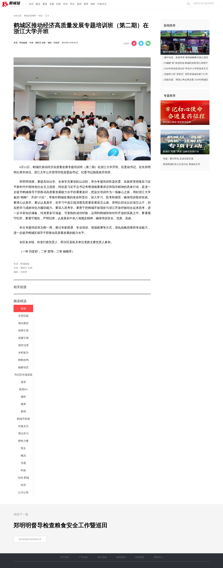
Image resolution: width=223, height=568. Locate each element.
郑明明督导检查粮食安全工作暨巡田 (61, 525)
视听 (93, 4)
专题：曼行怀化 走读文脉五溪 (178, 158)
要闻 (45, 4)
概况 (38, 4)
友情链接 (139, 557)
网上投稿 (102, 557)
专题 (51, 4)
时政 (58, 4)
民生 (72, 4)
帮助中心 (158, 557)
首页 (31, 4)
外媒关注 (102, 4)
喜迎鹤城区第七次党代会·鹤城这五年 (181, 164)
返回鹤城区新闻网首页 (30, 539)
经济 (65, 4)
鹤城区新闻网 (30, 16)
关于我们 (64, 557)
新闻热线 (121, 557)
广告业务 (83, 557)
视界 (86, 4)
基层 (79, 4)
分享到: (126, 44)
